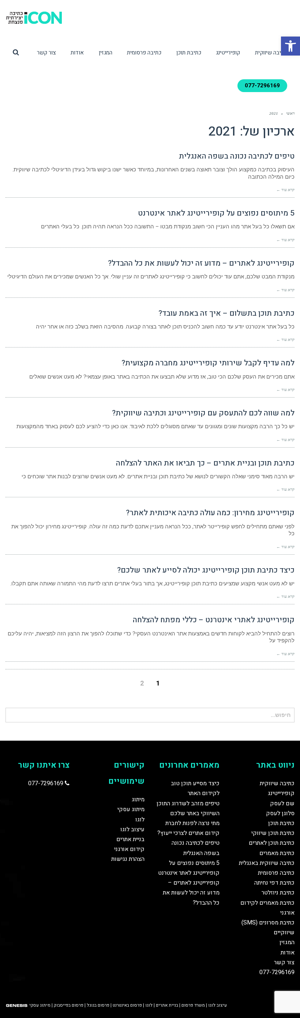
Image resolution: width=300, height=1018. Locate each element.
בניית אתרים (130, 839)
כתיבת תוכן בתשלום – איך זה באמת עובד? (226, 313)
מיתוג (138, 799)
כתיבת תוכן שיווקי (273, 833)
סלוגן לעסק (280, 813)
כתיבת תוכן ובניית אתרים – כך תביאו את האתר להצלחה (205, 463)
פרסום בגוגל (98, 1005)
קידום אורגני (129, 849)
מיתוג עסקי (131, 809)
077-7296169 (277, 972)
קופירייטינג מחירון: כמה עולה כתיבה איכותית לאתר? (210, 513)
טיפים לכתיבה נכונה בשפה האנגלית (237, 156)
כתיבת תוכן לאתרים (272, 843)
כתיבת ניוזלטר (278, 892)
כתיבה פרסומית (276, 873)
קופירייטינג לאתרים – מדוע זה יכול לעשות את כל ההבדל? (201, 263)
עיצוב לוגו (132, 829)
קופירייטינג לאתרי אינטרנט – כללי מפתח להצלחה (214, 620)
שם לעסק (282, 803)
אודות (288, 952)
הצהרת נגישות (128, 859)
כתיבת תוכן (281, 823)
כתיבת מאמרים (277, 853)
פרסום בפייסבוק (68, 1005)
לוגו (140, 819)
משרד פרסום (193, 1005)
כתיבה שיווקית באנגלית (267, 863)
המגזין (287, 942)
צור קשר (284, 962)
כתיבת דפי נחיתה (274, 882)
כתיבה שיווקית (277, 783)
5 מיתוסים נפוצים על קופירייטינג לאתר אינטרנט (216, 213)
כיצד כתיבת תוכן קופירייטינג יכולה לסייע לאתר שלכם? (206, 570)
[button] (290, 46)
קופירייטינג (281, 793)
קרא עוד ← (285, 189)
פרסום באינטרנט (127, 1005)
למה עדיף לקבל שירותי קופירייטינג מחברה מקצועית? (208, 363)
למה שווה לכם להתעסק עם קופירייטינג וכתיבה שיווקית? (203, 413)
